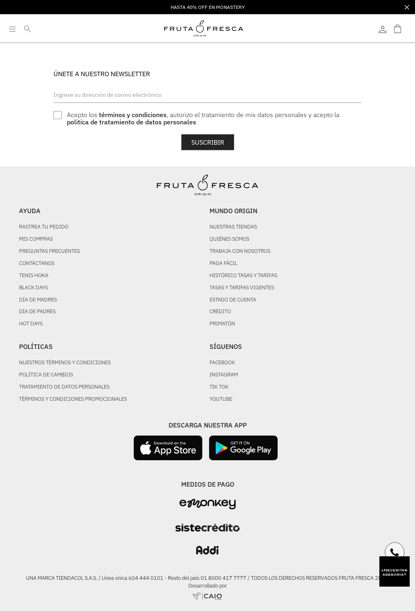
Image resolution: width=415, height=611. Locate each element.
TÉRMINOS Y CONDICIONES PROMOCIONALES (73, 399)
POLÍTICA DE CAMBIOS (46, 375)
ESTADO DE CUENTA (233, 300)
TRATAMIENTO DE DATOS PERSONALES (64, 387)
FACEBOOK (222, 363)
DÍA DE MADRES (38, 300)
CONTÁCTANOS (36, 264)
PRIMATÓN (222, 324)
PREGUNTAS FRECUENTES (49, 251)
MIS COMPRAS (36, 239)
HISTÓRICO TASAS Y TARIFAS (243, 276)
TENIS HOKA (33, 276)
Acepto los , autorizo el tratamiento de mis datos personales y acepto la (203, 118)
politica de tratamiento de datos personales (131, 122)
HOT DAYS (31, 324)
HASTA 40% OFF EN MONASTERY (208, 7)
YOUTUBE (221, 399)
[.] (382, 28)
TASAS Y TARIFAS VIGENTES (242, 288)
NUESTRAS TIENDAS (233, 227)
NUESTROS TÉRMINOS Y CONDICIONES (65, 363)
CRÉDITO (220, 312)
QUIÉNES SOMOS (229, 239)
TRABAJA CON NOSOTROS (240, 251)
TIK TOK (219, 387)
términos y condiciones (133, 115)
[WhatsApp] (395, 552)
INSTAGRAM (224, 375)
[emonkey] (208, 504)
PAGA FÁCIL (223, 264)
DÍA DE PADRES (37, 312)
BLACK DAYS (33, 288)
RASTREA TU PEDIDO (43, 227)
